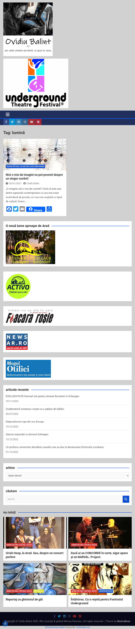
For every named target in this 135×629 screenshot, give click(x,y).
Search (126, 499)
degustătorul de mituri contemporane (25, 166)
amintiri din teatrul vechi (19, 545)
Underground (105, 591)
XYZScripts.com (83, 627)
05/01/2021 (15, 183)
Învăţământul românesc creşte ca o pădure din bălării (35, 409)
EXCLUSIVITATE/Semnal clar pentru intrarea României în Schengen (42, 396)
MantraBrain (123, 621)
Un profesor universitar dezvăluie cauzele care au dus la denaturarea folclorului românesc (55, 447)
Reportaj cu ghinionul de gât (24, 599)
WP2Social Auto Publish (55, 627)
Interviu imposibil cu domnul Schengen (27, 434)
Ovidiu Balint (33, 183)
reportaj (38, 591)
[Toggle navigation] (7, 114)
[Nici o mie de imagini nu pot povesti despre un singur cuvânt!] (34, 154)
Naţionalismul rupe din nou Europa (25, 421)
